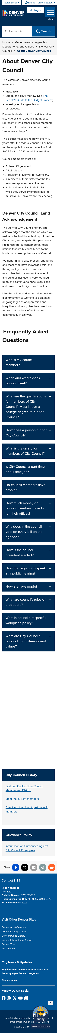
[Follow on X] (14, 998)
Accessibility (23, 1018)
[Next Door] (25, 998)
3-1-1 (9, 891)
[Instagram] (9, 998)
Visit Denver (8, 948)
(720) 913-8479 (43, 899)
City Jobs (9, 1018)
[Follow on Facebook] (3, 998)
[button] (28, 362)
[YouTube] (20, 998)
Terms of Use (15, 1021)
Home (6, 42)
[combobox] (39, 2)
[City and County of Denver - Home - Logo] (13, 13)
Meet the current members (22, 799)
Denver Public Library (13, 935)
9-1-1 (24, 902)
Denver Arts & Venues (14, 927)
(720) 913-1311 (28, 895)
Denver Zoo (8, 944)
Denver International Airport (17, 940)
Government (23, 42)
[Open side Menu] (50, 13)
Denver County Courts (14, 931)
